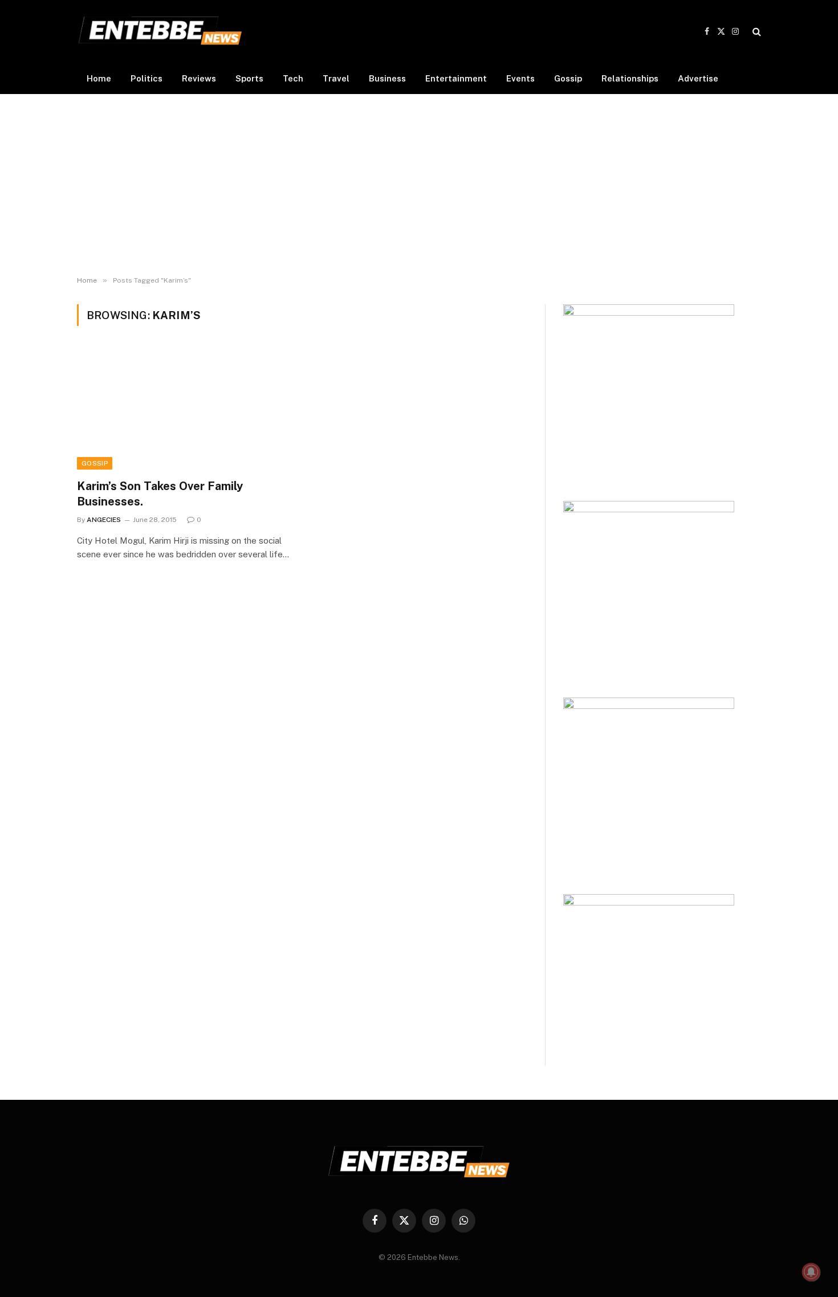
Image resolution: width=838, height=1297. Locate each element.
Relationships (629, 78)
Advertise (698, 78)
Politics (146, 78)
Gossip (568, 78)
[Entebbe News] (160, 31)
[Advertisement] (419, 185)
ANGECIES (104, 520)
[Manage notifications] (811, 1272)
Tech (293, 78)
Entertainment (456, 78)
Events (520, 78)
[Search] (755, 31)
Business (387, 78)
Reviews (199, 78)
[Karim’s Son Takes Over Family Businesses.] (184, 409)
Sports (249, 78)
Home (99, 78)
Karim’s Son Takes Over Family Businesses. (160, 493)
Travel (336, 78)
